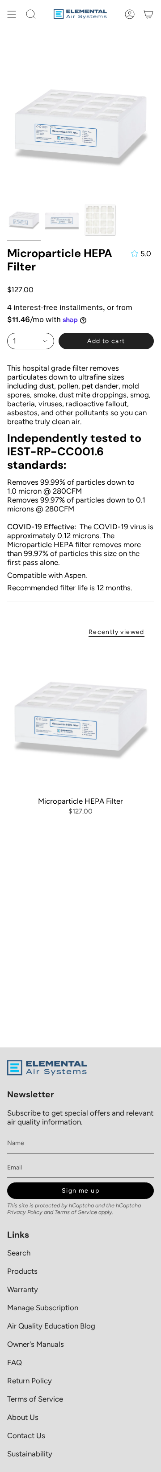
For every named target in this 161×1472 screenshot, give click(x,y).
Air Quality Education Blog (51, 1325)
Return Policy (29, 1380)
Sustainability (29, 1453)
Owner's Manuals (35, 1344)
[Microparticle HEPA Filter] (80, 718)
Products (22, 1271)
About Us (22, 1417)
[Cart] (148, 14)
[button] (30, 14)
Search (18, 1252)
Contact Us (26, 1435)
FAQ (14, 1362)
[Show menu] (12, 14)
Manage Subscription (42, 1307)
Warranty (22, 1289)
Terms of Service (76, 1212)
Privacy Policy (24, 1212)
